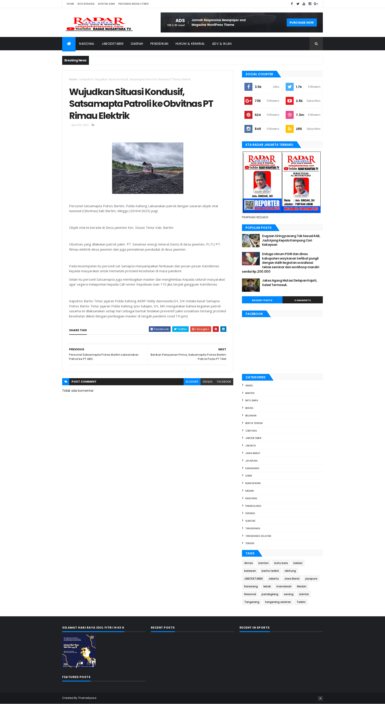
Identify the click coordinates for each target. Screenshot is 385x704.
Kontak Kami (106, 3)
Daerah (137, 43)
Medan (249, 491)
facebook (224, 381)
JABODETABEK (253, 438)
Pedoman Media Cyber (133, 3)
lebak (248, 475)
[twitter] (297, 4)
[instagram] (309, 4)
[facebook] (291, 4)
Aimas (249, 385)
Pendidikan (159, 43)
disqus (208, 381)
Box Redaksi (86, 3)
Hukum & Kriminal (190, 43)
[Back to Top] (320, 698)
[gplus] (315, 4)
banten (249, 393)
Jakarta (250, 445)
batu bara (251, 400)
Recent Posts (262, 300)
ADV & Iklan (222, 43)
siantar (250, 521)
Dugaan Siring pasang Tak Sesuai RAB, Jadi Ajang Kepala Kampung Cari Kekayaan (291, 240)
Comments (302, 300)
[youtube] (303, 4)
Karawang (252, 468)
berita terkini (254, 423)
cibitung (251, 430)
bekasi (249, 408)
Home (70, 3)
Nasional (86, 43)
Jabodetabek (113, 43)
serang (250, 513)
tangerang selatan (258, 536)
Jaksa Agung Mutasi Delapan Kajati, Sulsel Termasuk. (289, 282)
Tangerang (252, 528)
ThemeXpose (87, 698)
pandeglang (253, 506)
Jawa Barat (252, 453)
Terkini (249, 543)
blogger (192, 381)
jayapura (251, 461)
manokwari (253, 483)
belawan (250, 415)
